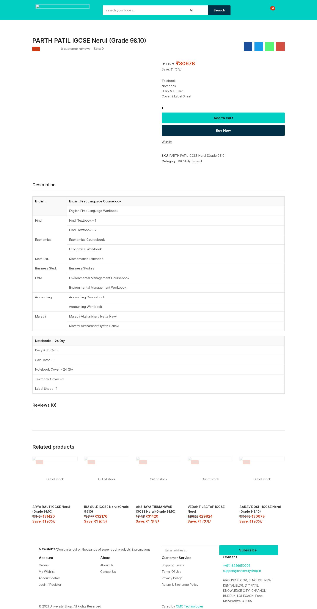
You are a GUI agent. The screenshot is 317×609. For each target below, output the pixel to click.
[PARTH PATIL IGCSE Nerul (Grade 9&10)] (248, 46)
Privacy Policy (172, 578)
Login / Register (50, 584)
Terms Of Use (171, 571)
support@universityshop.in (242, 571)
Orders (44, 565)
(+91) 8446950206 (236, 565)
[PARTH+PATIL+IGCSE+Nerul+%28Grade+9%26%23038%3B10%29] (258, 46)
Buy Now (223, 130)
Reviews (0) (44, 405)
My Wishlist (47, 571)
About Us (106, 565)
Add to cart (223, 118)
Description (44, 184)
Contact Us (108, 571)
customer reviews (76, 49)
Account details (50, 578)
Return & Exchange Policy (180, 584)
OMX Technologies (190, 606)
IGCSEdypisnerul (190, 161)
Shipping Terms (173, 565)
